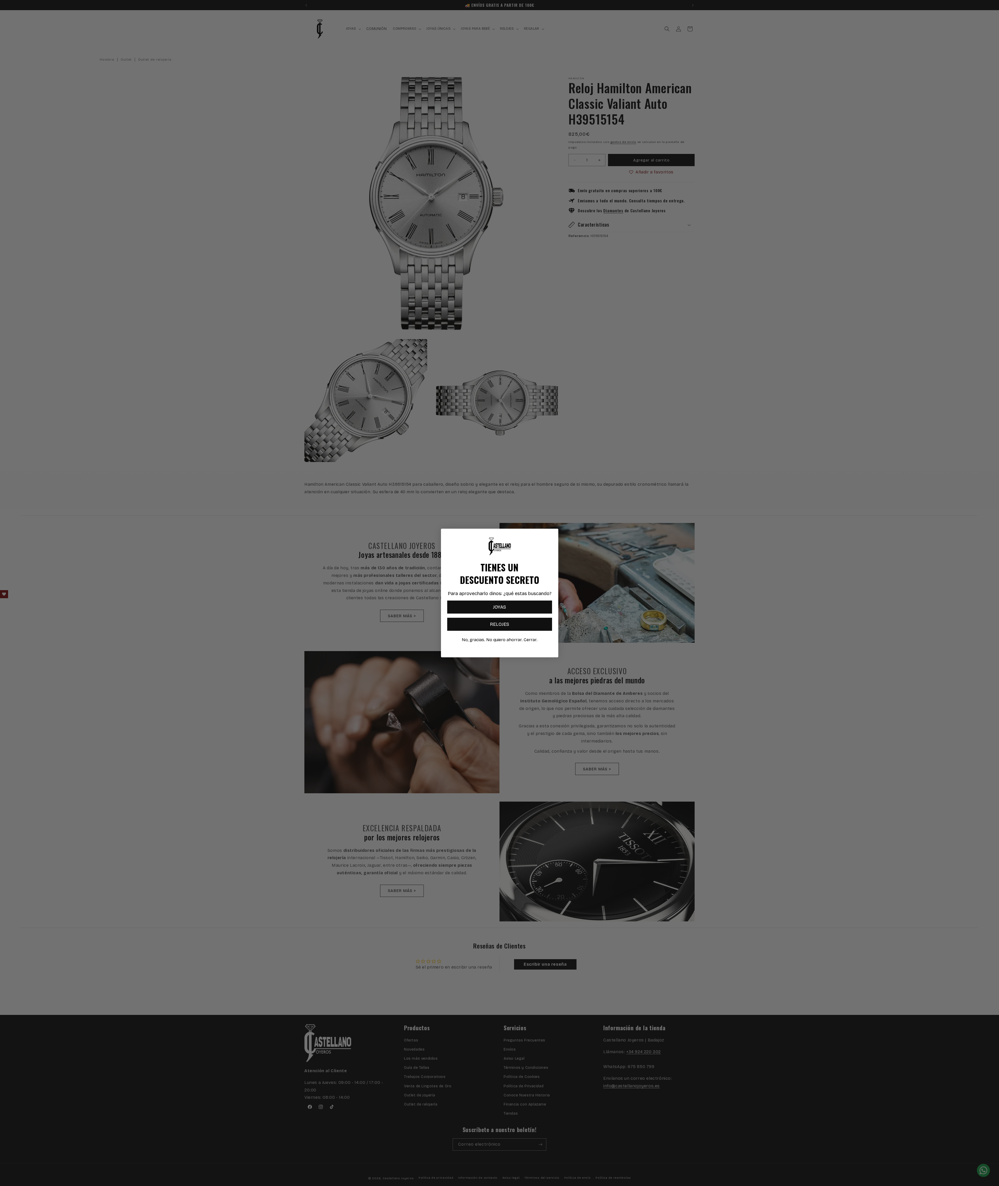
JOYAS (499, 607)
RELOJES (499, 624)
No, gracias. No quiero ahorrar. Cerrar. (499, 639)
